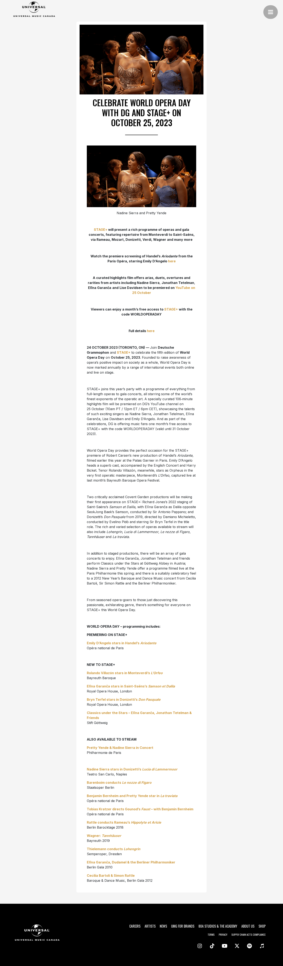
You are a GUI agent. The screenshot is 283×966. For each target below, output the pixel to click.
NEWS (163, 926)
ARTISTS (150, 926)
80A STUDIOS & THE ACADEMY (217, 926)
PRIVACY (223, 934)
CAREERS (134, 926)
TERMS (211, 934)
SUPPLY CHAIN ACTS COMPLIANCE (248, 934)
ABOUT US (247, 926)
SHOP (262, 926)
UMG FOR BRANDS (182, 926)
